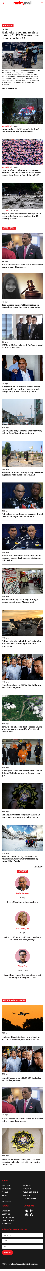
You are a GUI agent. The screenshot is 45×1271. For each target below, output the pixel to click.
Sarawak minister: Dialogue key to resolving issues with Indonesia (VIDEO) (22, 473)
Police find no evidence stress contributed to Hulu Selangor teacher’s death (22, 515)
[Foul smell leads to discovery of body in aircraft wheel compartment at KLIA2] (22, 1018)
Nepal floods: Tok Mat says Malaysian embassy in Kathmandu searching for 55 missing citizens (22, 216)
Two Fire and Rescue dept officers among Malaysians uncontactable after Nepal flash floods (22, 729)
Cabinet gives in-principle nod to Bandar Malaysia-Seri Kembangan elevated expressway (21, 643)
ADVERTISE (6, 1224)
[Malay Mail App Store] (26, 1212)
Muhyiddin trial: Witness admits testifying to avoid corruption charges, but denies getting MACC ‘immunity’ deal (21, 389)
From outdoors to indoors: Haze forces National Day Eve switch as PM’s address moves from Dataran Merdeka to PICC (21, 172)
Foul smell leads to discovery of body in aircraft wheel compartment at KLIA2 (21, 1038)
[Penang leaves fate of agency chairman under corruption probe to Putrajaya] (22, 796)
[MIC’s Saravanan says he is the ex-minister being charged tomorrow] (22, 246)
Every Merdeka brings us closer (22, 902)
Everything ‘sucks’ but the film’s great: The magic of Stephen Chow (22, 976)
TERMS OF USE (8, 1220)
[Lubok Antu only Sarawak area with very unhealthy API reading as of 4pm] (22, 412)
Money (5, 1195)
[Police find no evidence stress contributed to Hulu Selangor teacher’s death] (22, 495)
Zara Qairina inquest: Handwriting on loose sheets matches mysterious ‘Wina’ (21, 306)
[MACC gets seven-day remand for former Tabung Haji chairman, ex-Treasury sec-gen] (22, 752)
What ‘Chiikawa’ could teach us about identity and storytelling (22, 938)
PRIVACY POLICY (8, 1217)
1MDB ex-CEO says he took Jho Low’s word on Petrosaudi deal (22, 346)
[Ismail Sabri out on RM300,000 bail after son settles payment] (22, 667)
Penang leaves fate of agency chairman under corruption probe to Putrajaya (21, 816)
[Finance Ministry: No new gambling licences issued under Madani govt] (22, 581)
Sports (26, 1195)
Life (4, 1198)
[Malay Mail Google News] (31, 1216)
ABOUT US (6, 1214)
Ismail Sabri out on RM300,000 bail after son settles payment (21, 686)
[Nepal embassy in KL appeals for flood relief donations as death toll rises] (22, 111)
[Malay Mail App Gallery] (27, 1216)
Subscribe (7, 1252)
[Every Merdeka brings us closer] (22, 883)
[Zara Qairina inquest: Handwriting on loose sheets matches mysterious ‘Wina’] (22, 286)
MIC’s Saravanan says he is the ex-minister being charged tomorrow (22, 265)
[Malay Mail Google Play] (31, 1212)
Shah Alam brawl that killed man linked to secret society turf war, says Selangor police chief (21, 557)
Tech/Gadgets (29, 1198)
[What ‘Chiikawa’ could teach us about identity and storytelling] (22, 918)
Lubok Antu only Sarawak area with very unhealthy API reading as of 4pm (22, 432)
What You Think (30, 1192)
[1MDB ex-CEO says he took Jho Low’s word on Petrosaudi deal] (22, 327)
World (5, 1192)
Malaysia (6, 126)
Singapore (6, 1189)
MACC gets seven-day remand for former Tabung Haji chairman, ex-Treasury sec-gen (22, 773)
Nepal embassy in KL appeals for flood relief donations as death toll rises (22, 130)
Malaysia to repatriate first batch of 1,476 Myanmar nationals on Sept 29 (20, 35)
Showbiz (27, 1185)
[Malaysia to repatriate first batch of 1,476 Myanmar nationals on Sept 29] (22, 55)
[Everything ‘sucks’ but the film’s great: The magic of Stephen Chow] (22, 956)
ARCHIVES (6, 1211)
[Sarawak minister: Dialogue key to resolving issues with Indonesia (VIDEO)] (22, 454)
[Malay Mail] (22, 5)
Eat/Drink (6, 1202)
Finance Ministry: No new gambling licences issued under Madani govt (20, 600)
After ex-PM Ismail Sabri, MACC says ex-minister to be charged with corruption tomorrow (21, 1162)
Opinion (27, 1189)
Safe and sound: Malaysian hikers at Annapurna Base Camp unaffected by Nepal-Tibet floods (20, 858)
